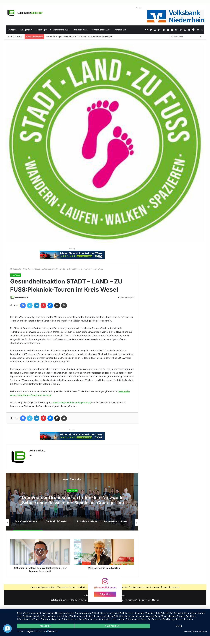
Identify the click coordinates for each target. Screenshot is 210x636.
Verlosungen (120, 30)
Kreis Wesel (28, 269)
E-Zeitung (40, 30)
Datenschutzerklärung (149, 600)
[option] (72, 502)
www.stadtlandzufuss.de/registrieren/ (72, 402)
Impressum (132, 600)
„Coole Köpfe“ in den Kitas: (72, 500)
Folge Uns (105, 594)
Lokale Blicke (20, 297)
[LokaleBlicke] (25, 12)
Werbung (72, 249)
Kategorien (25, 30)
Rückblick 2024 (80, 30)
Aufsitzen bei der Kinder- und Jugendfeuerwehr (67, 36)
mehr (179, 626)
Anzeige (139, 8)
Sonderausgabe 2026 (101, 30)
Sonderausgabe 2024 (60, 30)
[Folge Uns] (105, 582)
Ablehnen (45, 626)
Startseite (12, 30)
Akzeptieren (112, 626)
